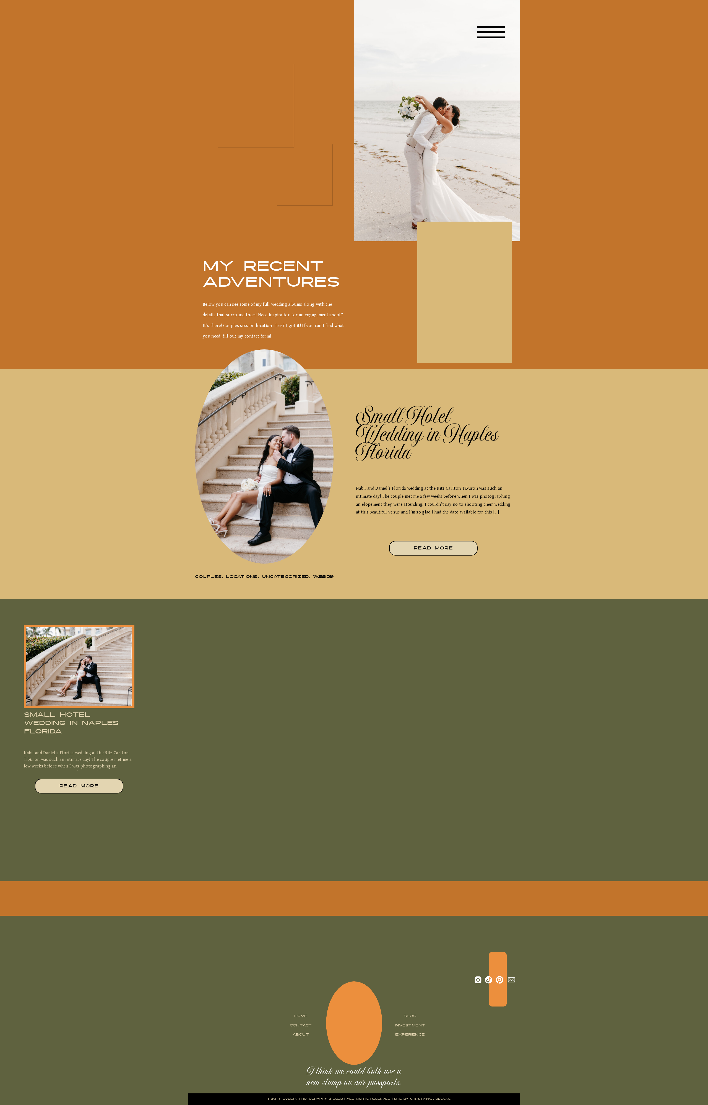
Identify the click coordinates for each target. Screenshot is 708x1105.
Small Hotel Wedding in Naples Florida (427, 437)
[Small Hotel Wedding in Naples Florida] (264, 456)
